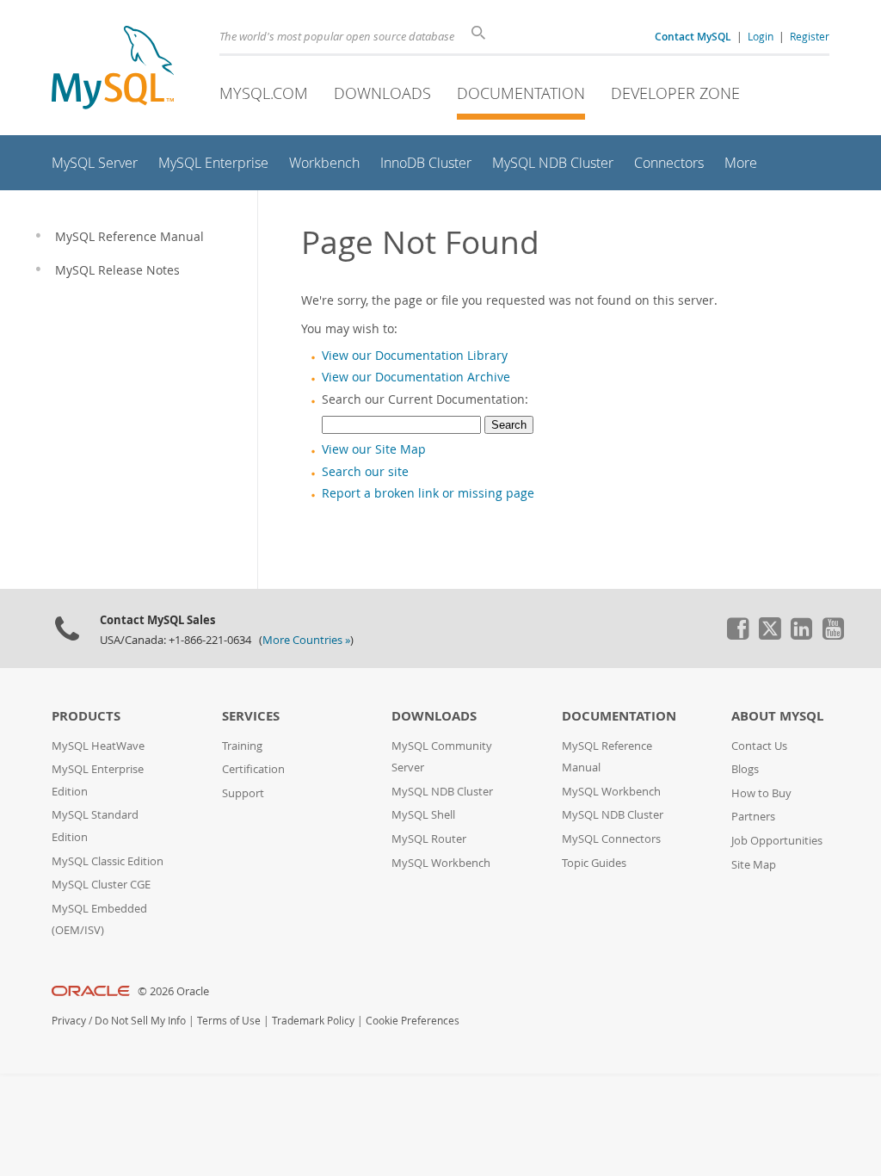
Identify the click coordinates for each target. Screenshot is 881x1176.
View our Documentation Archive (416, 377)
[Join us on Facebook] (737, 635)
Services (251, 716)
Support (243, 793)
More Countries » (306, 640)
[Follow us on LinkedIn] (801, 635)
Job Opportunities (776, 840)
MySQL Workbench (440, 863)
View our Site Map (374, 449)
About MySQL (777, 716)
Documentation (521, 93)
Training (242, 746)
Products (86, 716)
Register (809, 36)
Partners (753, 816)
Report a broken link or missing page (428, 493)
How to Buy (761, 793)
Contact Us (759, 746)
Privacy (69, 1020)
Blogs (745, 769)
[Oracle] (91, 991)
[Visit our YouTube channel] (833, 635)
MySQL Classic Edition (107, 861)
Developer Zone (675, 93)
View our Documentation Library (415, 355)
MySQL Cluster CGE (101, 884)
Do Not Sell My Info (140, 1020)
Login (760, 36)
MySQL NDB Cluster (442, 791)
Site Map (753, 864)
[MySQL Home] (112, 69)
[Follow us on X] (769, 635)
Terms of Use (229, 1020)
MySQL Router (428, 839)
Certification (253, 769)
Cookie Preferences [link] (412, 1020)
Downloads (382, 93)
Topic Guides (594, 863)
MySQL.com (263, 93)
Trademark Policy (313, 1020)
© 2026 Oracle (173, 991)
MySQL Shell (423, 815)
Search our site (365, 472)
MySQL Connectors (611, 839)
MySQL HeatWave (98, 746)
